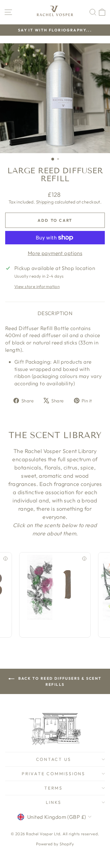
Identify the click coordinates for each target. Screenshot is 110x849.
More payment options (55, 253)
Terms (53, 788)
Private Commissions (53, 773)
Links (53, 802)
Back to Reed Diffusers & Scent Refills (59, 681)
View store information (37, 286)
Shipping (44, 202)
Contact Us (53, 759)
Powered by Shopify (55, 843)
